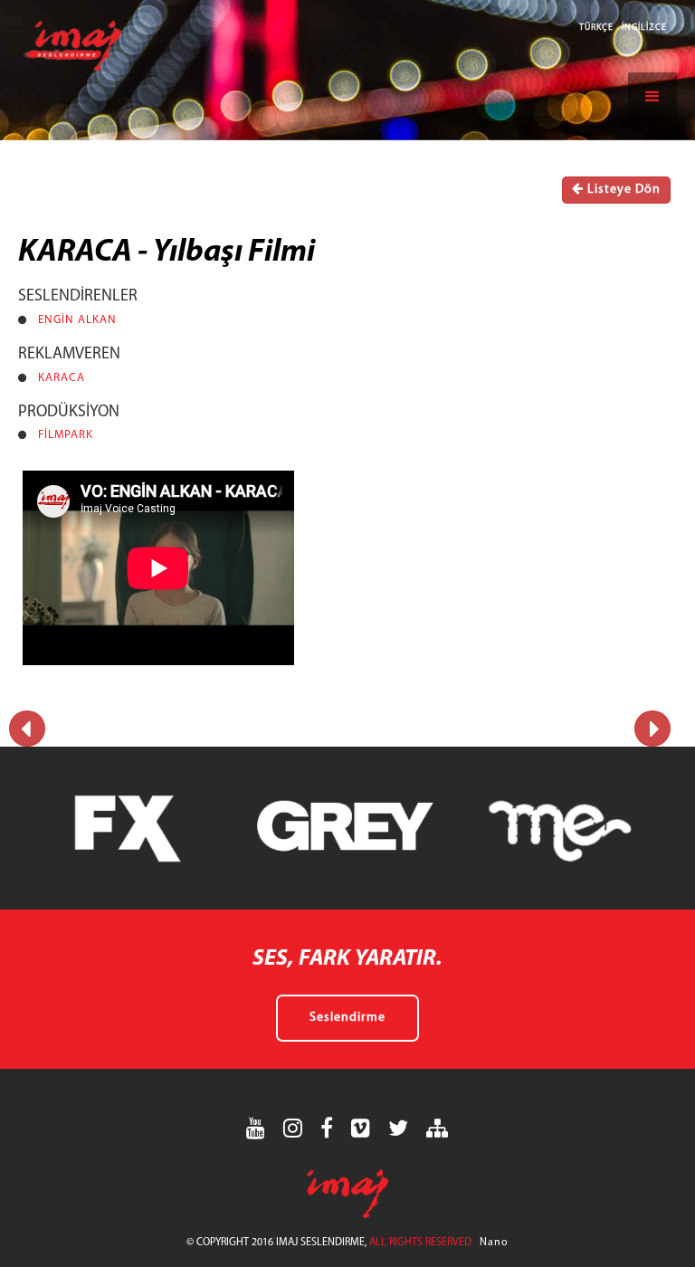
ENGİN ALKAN (77, 320)
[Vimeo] (361, 1128)
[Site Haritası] (437, 1128)
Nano (494, 1242)
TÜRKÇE (597, 28)
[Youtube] (256, 1128)
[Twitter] (399, 1128)
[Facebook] (327, 1128)
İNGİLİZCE (644, 28)
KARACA (61, 378)
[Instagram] (293, 1128)
